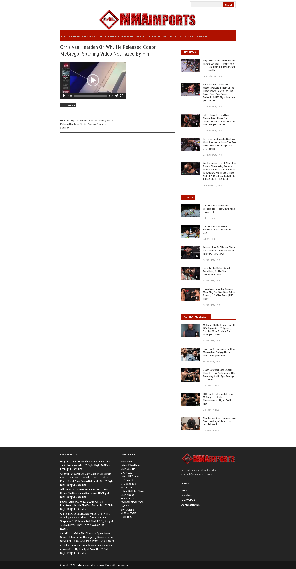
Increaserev (122, 565)
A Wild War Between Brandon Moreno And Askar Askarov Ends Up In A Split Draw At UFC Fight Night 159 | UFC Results (86, 549)
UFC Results (127, 480)
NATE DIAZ (127, 517)
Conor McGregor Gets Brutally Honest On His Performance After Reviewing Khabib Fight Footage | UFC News (219, 374)
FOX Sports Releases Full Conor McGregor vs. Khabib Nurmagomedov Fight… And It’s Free (218, 399)
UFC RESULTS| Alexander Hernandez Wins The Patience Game (217, 229)
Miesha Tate (154, 36)
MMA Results (128, 469)
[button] (93, 80)
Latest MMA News (130, 465)
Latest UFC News (130, 476)
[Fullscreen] (121, 95)
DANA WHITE (128, 506)
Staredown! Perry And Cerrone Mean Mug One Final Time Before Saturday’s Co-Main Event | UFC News (219, 294)
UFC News (89, 36)
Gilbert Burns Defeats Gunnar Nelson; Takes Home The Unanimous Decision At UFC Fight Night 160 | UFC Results (219, 120)
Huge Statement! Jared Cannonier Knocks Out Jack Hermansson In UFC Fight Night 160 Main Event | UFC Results (219, 65)
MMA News (74, 36)
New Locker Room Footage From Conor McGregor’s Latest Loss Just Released (219, 421)
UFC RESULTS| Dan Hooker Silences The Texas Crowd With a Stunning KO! (219, 209)
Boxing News (128, 498)
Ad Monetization (190, 504)
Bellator (180, 36)
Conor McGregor (109, 36)
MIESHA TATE (128, 513)
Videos (194, 36)
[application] (93, 80)
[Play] (64, 95)
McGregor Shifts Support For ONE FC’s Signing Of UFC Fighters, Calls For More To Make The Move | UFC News (219, 330)
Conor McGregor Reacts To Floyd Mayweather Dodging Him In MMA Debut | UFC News (219, 352)
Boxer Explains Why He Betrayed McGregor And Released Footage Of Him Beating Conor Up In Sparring (86, 124)
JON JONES (127, 509)
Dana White (127, 36)
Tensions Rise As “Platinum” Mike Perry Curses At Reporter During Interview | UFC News (219, 250)
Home (64, 36)
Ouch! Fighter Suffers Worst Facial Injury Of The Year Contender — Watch (216, 271)
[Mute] (116, 95)
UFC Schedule (129, 483)
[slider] (90, 96)
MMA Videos (206, 36)
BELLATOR (126, 487)
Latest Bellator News (132, 491)
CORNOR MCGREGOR (132, 502)
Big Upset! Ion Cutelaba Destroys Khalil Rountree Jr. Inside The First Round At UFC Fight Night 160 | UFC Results (219, 144)
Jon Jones (140, 36)
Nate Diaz (168, 36)
